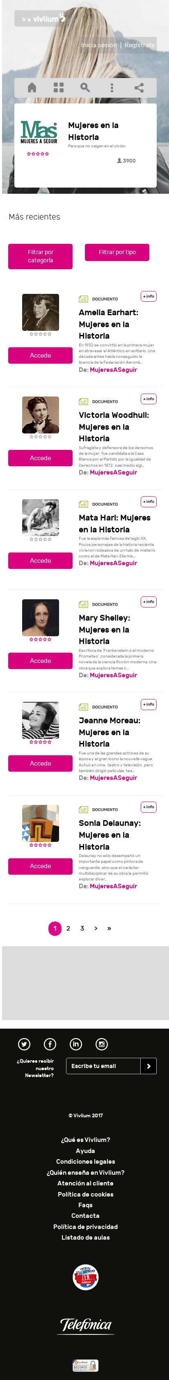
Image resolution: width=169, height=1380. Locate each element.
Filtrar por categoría (40, 256)
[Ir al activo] (40, 361)
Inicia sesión (99, 45)
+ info (148, 296)
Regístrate (140, 45)
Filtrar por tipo (117, 252)
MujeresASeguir (113, 370)
